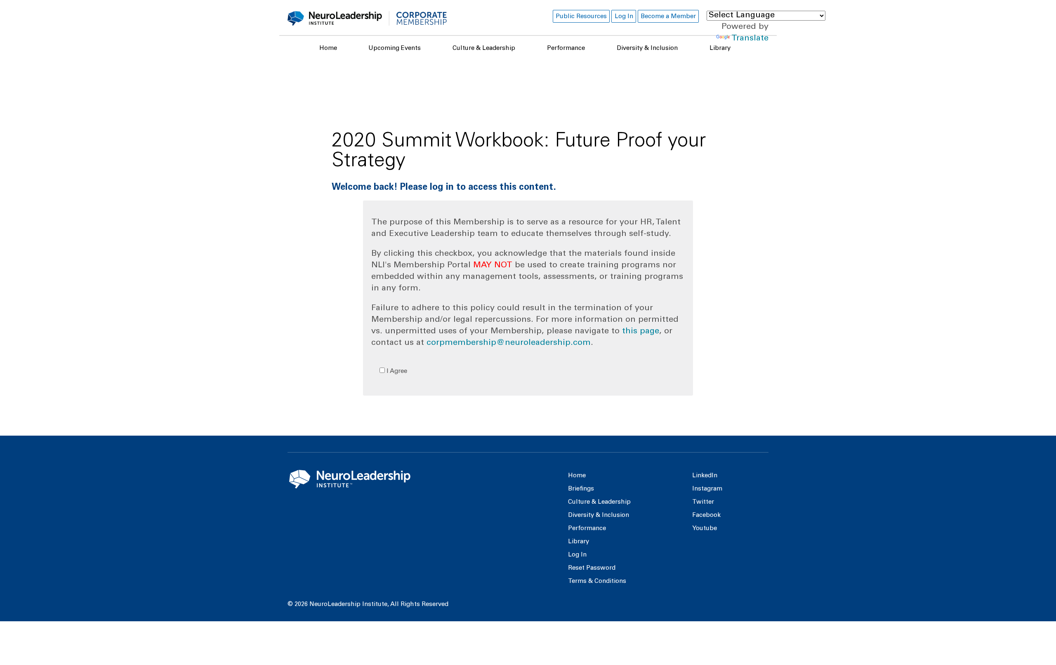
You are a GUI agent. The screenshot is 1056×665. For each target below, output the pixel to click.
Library (720, 48)
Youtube (704, 529)
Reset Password (591, 568)
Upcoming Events (394, 48)
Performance (566, 48)
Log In (624, 17)
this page (640, 332)
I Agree (396, 371)
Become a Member (668, 17)
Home (328, 48)
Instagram (707, 489)
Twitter (703, 502)
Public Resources (581, 17)
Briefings (581, 489)
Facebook (706, 515)
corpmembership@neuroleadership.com (509, 343)
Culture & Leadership (484, 48)
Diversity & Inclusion (647, 48)
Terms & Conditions (597, 581)
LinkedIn (704, 476)
